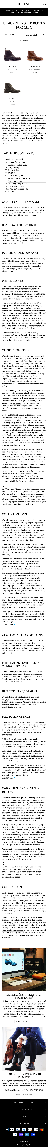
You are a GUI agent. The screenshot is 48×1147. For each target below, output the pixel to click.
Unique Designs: (14, 168)
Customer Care (24, 1109)
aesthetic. (6, 130)
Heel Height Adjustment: (18, 184)
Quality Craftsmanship (14, 159)
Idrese (24, 4)
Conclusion (9, 192)
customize (17, 403)
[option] (24, 11)
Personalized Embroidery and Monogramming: (20, 179)
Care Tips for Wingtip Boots (16, 189)
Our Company (24, 1123)
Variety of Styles (12, 170)
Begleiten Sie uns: (24, 1102)
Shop (23, 1116)
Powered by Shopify (24, 1145)
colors (4, 900)
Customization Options (14, 175)
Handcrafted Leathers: (17, 162)
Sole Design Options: (16, 186)
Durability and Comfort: (17, 165)
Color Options (10, 173)
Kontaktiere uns (24, 1095)
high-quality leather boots (13, 930)
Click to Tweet (8, 624)
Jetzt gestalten (24, 1021)
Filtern (11, 35)
